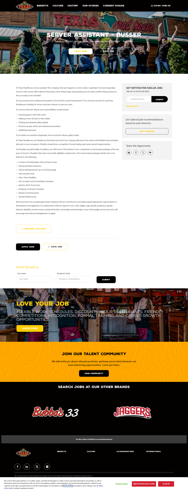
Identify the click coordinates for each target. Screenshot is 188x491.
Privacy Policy (67, 486)
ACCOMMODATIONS (125, 451)
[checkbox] (107, 51)
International (153, 451)
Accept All (166, 484)
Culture (58, 5)
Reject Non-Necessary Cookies (144, 484)
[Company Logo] (25, 5)
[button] (81, 51)
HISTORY (73, 5)
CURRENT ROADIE (113, 5)
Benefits (42, 5)
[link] (132, 106)
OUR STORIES (90, 5)
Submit (106, 280)
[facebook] (17, 467)
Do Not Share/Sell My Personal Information (94, 439)
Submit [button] (160, 100)
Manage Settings (122, 484)
